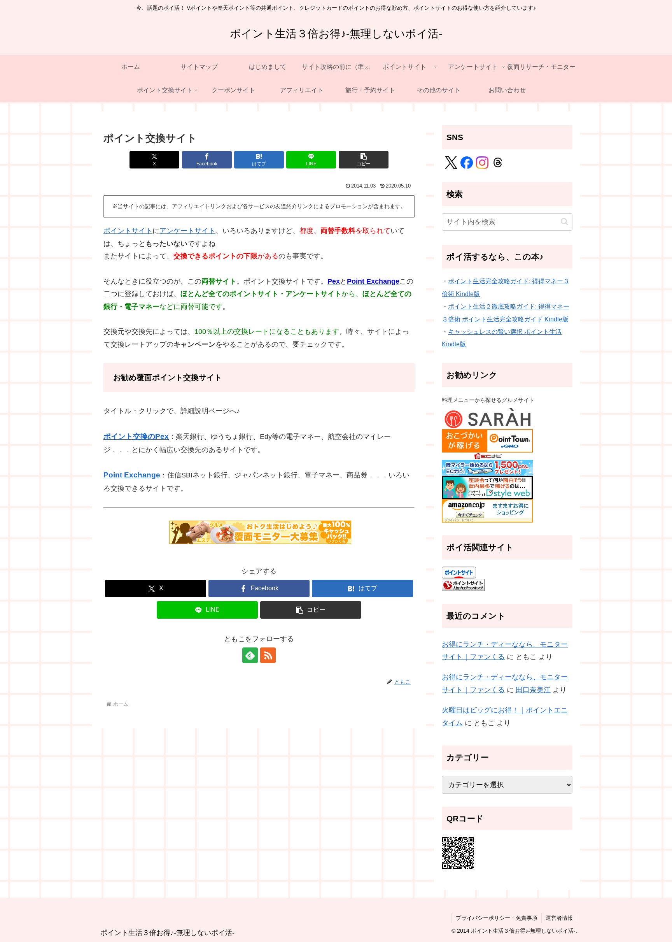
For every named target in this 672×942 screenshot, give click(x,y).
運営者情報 (559, 918)
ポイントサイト (127, 231)
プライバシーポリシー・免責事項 (496, 918)
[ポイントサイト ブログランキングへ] (463, 585)
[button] (363, 159)
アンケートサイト (187, 231)
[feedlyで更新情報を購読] (250, 655)
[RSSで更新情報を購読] (268, 655)
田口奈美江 (533, 690)
